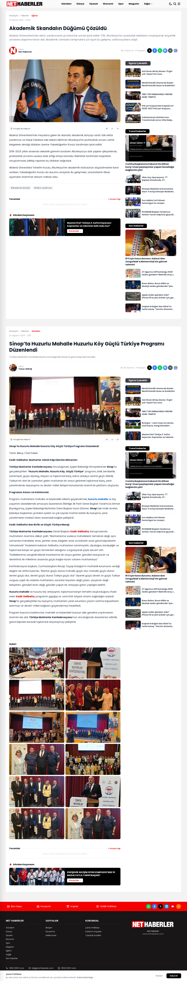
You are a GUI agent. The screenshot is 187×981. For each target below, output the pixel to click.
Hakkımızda (51, 935)
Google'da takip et (21, 128)
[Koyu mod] (170, 3)
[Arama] (174, 3)
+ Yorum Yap (114, 199)
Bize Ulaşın (16, 906)
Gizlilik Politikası (108, 906)
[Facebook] (154, 906)
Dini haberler (12, 958)
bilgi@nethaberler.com (43, 968)
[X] (160, 906)
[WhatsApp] (148, 906)
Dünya (80, 3)
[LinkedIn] (166, 906)
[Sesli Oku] (107, 128)
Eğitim (9, 950)
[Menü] (179, 4)
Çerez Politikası (92, 927)
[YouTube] (172, 906)
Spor (121, 3)
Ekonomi (108, 3)
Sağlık (8, 954)
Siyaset (93, 3)
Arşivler (74, 906)
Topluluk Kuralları (93, 935)
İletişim (49, 927)
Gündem (66, 3)
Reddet (159, 975)
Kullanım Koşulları (93, 931)
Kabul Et (174, 975)
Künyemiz (46, 906)
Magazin (134, 3)
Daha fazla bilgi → (86, 977)
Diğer (147, 3)
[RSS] (178, 906)
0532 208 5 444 (16, 968)
